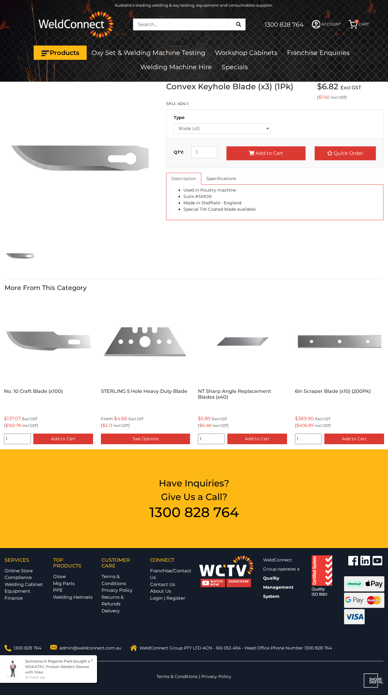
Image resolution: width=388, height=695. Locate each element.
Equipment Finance (17, 594)
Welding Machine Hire (176, 67)
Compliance (18, 577)
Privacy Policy (117, 590)
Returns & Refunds (113, 600)
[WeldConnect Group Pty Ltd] (76, 24)
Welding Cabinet (24, 584)
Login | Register (167, 598)
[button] (345, 153)
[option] (48, 371)
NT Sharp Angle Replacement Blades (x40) (234, 394)
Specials (235, 67)
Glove (59, 576)
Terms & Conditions (114, 580)
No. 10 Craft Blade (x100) (33, 391)
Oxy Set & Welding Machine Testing (148, 52)
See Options (146, 438)
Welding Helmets (72, 597)
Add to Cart (268, 153)
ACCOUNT (331, 24)
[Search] (239, 25)
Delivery (111, 611)
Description (183, 178)
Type (179, 117)
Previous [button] (8, 371)
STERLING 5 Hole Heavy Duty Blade (144, 391)
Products (64, 52)
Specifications (221, 178)
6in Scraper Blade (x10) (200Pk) (333, 391)
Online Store (19, 571)
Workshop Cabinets (246, 52)
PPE (58, 590)
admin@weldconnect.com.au (90, 648)
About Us (160, 591)
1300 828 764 (284, 24)
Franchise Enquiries (318, 52)
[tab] (183, 179)
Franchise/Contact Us (170, 574)
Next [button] (380, 371)
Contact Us (162, 584)
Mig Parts (64, 583)
